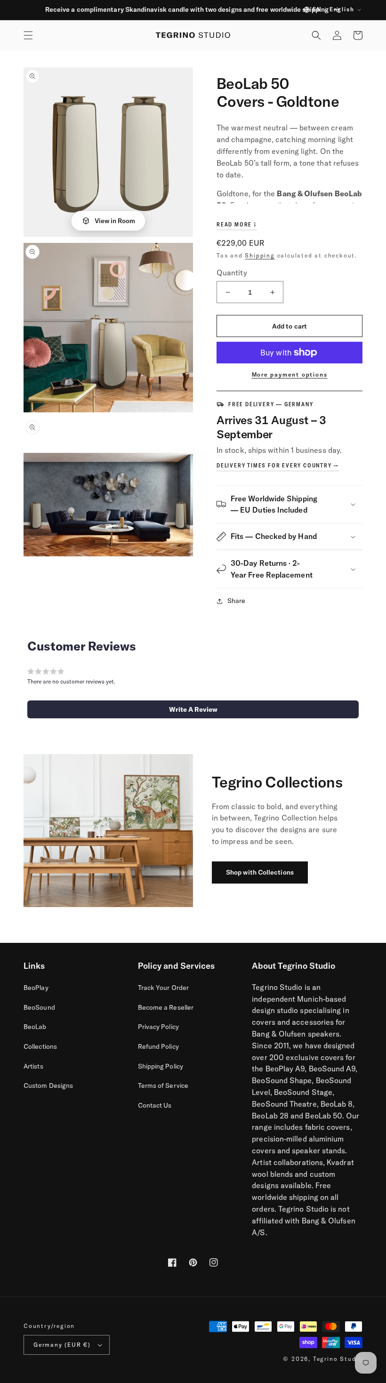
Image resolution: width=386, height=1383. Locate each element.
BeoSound (39, 1007)
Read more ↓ (237, 224)
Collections (40, 1046)
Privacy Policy (158, 1026)
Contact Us (155, 1105)
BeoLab (35, 1026)
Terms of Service (163, 1085)
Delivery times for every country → (278, 465)
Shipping (259, 255)
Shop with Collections (260, 872)
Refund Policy (158, 1046)
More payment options (290, 374)
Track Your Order (163, 987)
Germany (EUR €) (62, 1344)
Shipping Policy (160, 1066)
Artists (33, 1066)
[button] (28, 35)
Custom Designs (48, 1085)
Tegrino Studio (337, 1358)
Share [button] (236, 600)
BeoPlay (36, 987)
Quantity (232, 272)
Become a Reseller (165, 1007)
